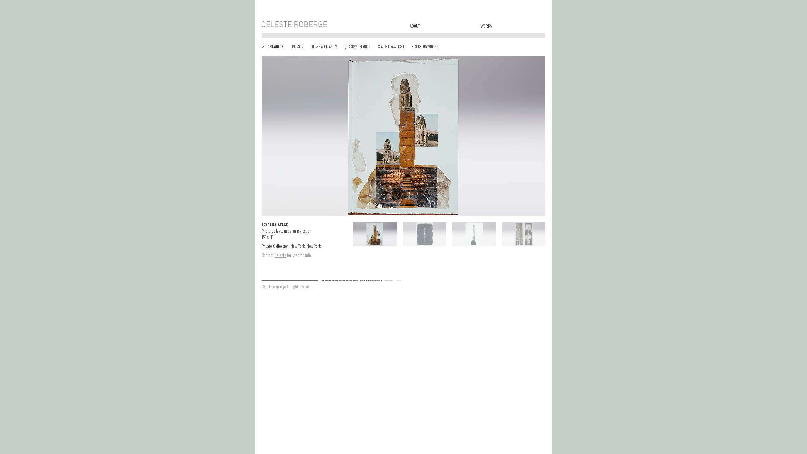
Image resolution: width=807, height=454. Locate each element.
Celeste (280, 255)
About (415, 26)
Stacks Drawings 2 (425, 46)
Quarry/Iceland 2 (324, 46)
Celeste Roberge (295, 24)
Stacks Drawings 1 (391, 46)
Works (486, 26)
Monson (297, 46)
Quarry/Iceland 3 (357, 46)
